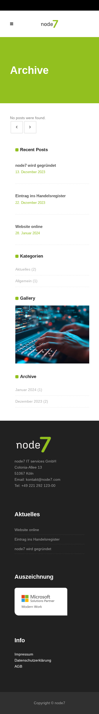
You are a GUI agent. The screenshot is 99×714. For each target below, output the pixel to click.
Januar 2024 (25, 390)
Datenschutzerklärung (33, 660)
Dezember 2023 (28, 401)
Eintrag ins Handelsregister (40, 196)
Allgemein (23, 281)
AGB (18, 666)
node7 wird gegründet (35, 165)
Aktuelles (22, 269)
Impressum (24, 654)
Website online (29, 226)
